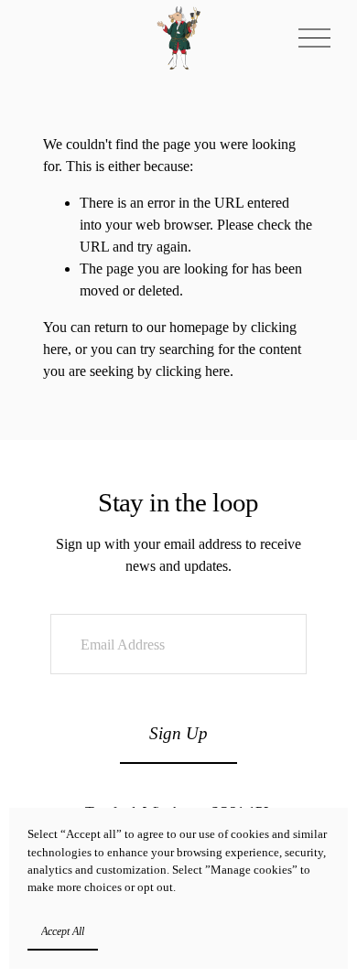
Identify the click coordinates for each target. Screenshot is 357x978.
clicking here (193, 371)
